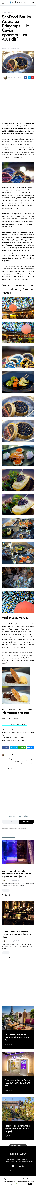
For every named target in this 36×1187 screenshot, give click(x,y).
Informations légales (26, 1161)
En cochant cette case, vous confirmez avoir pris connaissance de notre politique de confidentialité (15, 827)
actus (4, 12)
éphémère (10, 12)
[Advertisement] (18, 102)
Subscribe (26, 821)
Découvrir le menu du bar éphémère (14, 724)
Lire (4, 890)
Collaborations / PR (10, 1161)
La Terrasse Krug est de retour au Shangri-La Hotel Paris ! (17, 1037)
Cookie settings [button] (21, 1184)
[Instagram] (20, 1166)
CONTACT (25, 1160)
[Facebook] (13, 1166)
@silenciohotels (17, 1145)
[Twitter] (16, 1166)
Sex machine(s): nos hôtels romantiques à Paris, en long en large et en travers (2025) (16, 873)
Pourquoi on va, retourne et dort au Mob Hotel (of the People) (17, 1128)
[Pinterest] (23, 1166)
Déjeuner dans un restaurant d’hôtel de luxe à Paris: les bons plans (16, 934)
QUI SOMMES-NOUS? (13, 1160)
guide (9, 867)
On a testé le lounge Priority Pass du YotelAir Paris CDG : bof (18, 1083)
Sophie (9, 77)
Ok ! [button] (30, 1184)
